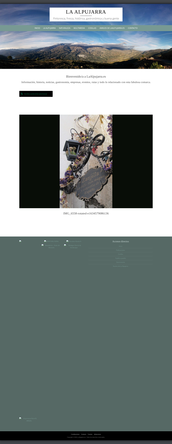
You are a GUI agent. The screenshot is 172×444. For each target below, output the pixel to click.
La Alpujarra (86, 12)
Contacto (132, 28)
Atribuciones (97, 434)
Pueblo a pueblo (120, 258)
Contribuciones (75, 434)
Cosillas (92, 28)
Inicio (37, 28)
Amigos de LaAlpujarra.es (112, 28)
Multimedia (79, 28)
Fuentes (90, 434)
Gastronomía (120, 262)
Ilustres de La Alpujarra (120, 266)
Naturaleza (64, 28)
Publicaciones (120, 250)
